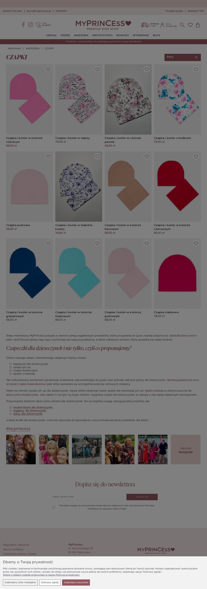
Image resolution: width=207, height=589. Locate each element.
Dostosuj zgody (50, 582)
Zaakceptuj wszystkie (76, 582)
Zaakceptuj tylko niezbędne (20, 582)
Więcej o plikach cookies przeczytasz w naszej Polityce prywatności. (41, 575)
